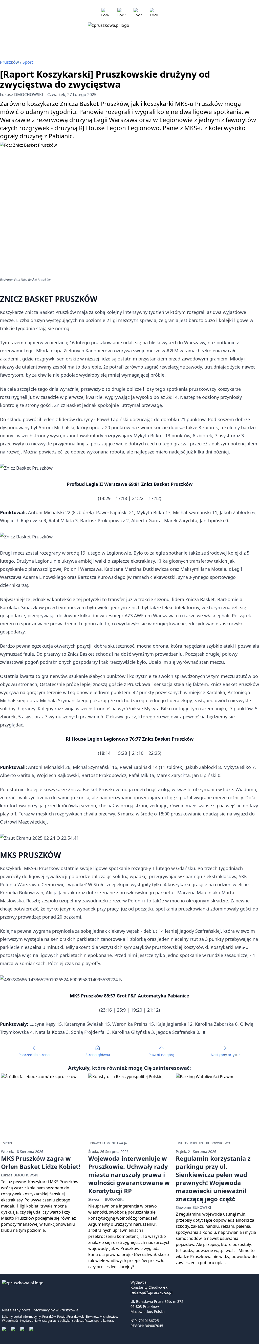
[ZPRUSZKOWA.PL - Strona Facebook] (105, 12)
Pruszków (10, 62)
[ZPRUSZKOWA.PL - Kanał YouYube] (138, 12)
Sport (28, 62)
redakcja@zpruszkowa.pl (151, 1292)
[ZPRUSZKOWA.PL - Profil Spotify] (154, 12)
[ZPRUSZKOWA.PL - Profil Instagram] (121, 12)
